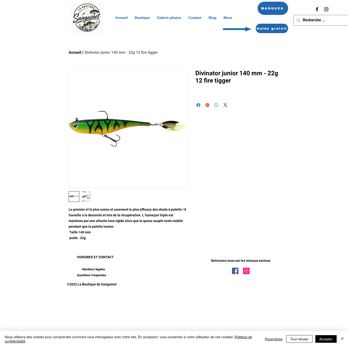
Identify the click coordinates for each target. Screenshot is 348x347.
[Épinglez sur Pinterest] (207, 105)
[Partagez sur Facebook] (198, 105)
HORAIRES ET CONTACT (95, 257)
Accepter (326, 339)
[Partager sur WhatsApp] (216, 105)
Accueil (75, 52)
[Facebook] (317, 9)
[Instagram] (326, 9)
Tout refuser (299, 339)
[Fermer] (342, 339)
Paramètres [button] (273, 339)
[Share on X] (225, 105)
